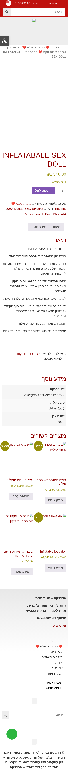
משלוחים (57, 652)
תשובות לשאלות (52, 657)
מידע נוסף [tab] (38, 227)
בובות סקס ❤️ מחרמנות (41, 52)
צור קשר (57, 668)
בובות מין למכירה (54, 213)
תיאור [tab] (56, 227)
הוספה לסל (43, 191)
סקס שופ (59, 626)
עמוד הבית (59, 47)
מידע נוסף (55, 500)
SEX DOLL (15, 208)
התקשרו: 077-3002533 (27, 3)
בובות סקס (32, 213)
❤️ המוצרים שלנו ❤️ (36, 47)
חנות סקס (56, 641)
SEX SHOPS (33, 208)
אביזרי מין (54, 682)
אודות (59, 662)
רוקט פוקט (53, 687)
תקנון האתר (55, 673)
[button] (62, 23)
